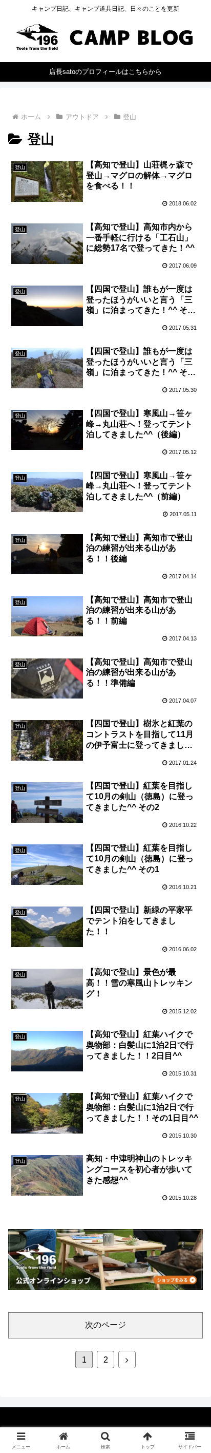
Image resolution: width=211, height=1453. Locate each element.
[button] (190, 1293)
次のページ (105, 1324)
